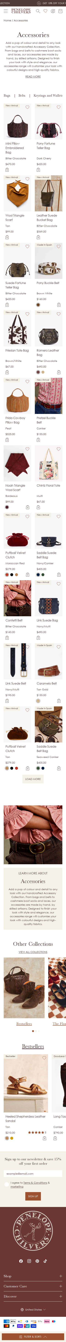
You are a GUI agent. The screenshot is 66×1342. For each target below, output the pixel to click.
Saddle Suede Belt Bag (46, 555)
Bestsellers (33, 1046)
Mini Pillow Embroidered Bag (15, 148)
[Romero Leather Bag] (38, 372)
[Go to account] (53, 11)
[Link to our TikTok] (45, 1261)
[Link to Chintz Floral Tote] (48, 463)
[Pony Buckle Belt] (38, 304)
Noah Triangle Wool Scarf (15, 488)
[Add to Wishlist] (27, 107)
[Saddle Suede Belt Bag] (38, 574)
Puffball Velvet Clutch (15, 555)
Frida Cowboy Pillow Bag (15, 420)
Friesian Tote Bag (17, 350)
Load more (34, 779)
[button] (33, 1031)
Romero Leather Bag (48, 353)
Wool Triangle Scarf (15, 218)
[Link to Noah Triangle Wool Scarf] (17, 463)
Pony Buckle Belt (48, 283)
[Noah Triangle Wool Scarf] (7, 507)
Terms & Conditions (35, 1182)
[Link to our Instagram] (29, 1261)
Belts (22, 95)
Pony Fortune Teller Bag (46, 146)
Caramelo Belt (47, 683)
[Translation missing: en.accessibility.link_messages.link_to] (33, 1231)
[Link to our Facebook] (21, 1261)
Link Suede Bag (47, 620)
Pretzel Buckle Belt (46, 420)
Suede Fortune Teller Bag (16, 285)
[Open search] (38, 11)
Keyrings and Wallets (48, 95)
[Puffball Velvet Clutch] (7, 574)
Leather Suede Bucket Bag (47, 218)
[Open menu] (6, 11)
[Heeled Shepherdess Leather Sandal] (7, 1138)
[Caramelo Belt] (38, 700)
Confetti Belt (14, 620)
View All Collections (33, 951)
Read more (33, 76)
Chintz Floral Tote (48, 485)
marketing (17, 1186)
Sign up (33, 1196)
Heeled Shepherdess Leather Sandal (25, 1119)
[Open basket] (60, 11)
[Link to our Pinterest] (37, 1261)
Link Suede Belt (16, 683)
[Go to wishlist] (45, 11)
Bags (7, 95)
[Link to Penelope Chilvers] (21, 11)
